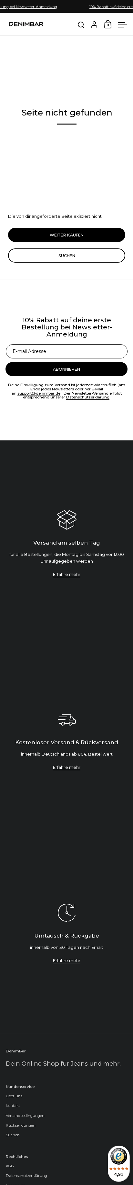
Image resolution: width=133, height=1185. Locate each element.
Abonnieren (66, 1163)
